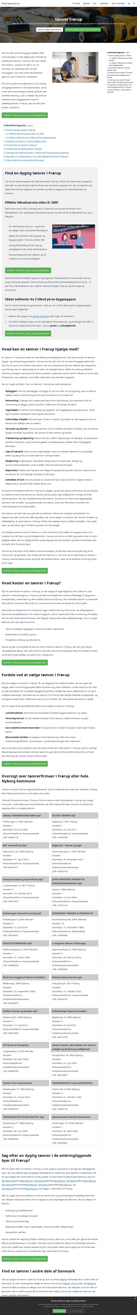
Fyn (94, 3)
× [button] (135, 1298)
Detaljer (91, 1306)
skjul (30, 125)
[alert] (68, 1306)
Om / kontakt (118, 3)
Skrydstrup (7, 1180)
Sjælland (104, 3)
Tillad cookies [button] (59, 1311)
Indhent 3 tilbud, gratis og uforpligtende (82, 29)
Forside (76, 3)
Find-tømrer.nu (11, 3)
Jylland (86, 3)
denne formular (41, 316)
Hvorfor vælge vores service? (49, 29)
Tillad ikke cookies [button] (76, 1311)
